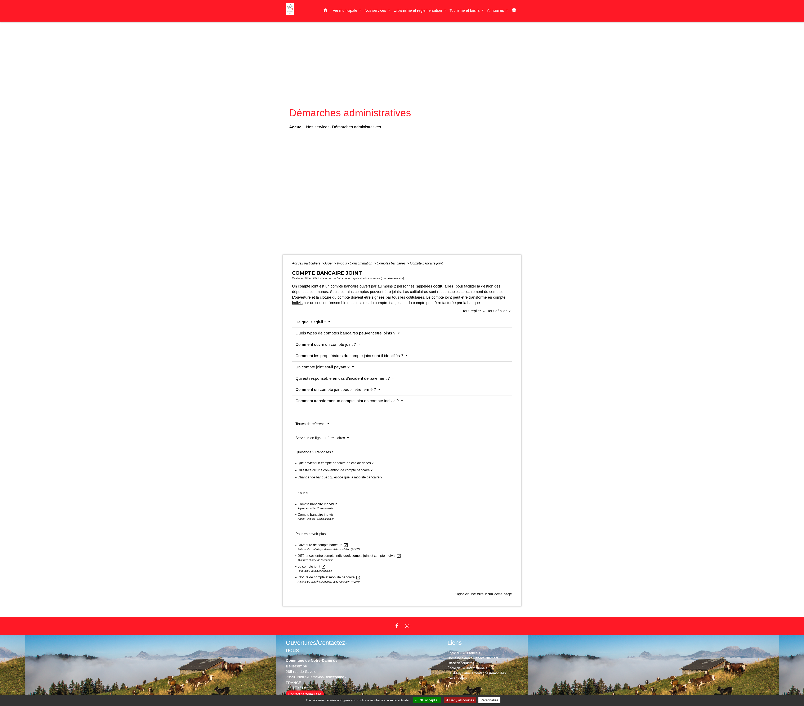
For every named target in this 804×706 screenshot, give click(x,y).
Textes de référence (310, 424)
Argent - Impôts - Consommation (349, 263)
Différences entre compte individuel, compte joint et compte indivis (349, 555)
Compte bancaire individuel (318, 504)
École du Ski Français (463, 653)
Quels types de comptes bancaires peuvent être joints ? (346, 333)
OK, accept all (428, 700)
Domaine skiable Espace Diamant (472, 658)
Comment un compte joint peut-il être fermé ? (336, 389)
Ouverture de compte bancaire (323, 545)
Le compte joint (312, 566)
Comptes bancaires (391, 263)
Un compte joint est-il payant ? (323, 367)
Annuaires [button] (496, 10)
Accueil (296, 127)
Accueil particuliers (306, 263)
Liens (454, 642)
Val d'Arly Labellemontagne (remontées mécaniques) (476, 675)
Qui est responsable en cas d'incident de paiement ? (343, 378)
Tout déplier (499, 311)
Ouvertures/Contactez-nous (316, 646)
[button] (325, 11)
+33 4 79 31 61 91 (299, 688)
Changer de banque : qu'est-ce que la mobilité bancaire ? (340, 477)
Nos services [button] (376, 10)
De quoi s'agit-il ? (311, 322)
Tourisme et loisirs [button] (465, 10)
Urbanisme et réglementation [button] (418, 10)
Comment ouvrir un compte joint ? (326, 344)
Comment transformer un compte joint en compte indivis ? (347, 401)
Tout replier (474, 311)
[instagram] (407, 625)
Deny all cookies (461, 700)
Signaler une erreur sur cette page (483, 594)
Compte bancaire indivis (316, 514)
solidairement (472, 292)
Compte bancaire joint (426, 263)
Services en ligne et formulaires (320, 438)
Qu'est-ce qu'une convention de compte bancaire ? (335, 470)
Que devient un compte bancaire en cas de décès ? (336, 463)
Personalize (489, 700)
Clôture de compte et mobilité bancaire (329, 577)
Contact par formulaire (304, 694)
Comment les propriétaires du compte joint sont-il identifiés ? (349, 356)
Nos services (318, 127)
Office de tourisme (460, 663)
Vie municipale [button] (345, 10)
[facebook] (397, 625)
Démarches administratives (356, 127)
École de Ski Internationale (467, 668)
